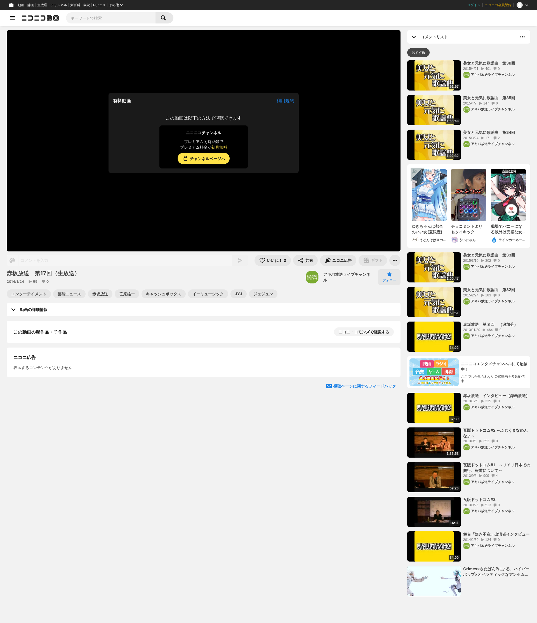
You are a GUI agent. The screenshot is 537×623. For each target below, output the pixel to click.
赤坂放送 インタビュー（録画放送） (496, 395)
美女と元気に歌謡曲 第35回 (489, 97)
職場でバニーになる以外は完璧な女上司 (506, 229)
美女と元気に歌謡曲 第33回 (489, 255)
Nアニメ (99, 5)
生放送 (42, 5)
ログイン (474, 5)
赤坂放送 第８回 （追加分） (490, 324)
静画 (30, 5)
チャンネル (58, 5)
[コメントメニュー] (522, 36)
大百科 (75, 5)
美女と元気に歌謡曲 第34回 (489, 132)
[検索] (164, 17)
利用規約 (285, 100)
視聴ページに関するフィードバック (364, 386)
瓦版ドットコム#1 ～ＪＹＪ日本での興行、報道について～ (496, 467)
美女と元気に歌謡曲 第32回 (489, 289)
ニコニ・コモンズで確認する (363, 331)
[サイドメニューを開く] (12, 17)
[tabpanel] (468, 328)
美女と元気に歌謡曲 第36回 (489, 63)
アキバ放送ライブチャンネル (346, 277)
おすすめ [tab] (418, 52)
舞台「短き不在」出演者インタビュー (496, 534)
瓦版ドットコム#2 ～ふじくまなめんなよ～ (495, 433)
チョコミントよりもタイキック (466, 229)
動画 (21, 5)
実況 (86, 5)
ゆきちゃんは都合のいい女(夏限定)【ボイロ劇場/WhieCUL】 (427, 229)
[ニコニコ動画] (40, 18)
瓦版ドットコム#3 (479, 499)
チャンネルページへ (207, 158)
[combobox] (111, 17)
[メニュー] (395, 260)
